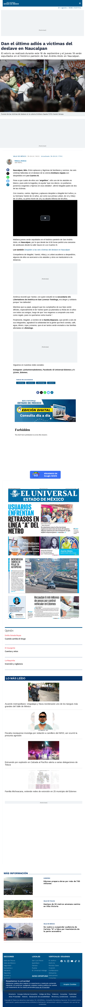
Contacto (73, 996)
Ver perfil (18, 162)
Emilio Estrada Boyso (13, 635)
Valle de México (19, 156)
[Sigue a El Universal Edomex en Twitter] (65, 961)
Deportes (7, 973)
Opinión (9, 630)
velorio (51, 383)
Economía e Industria (8, 969)
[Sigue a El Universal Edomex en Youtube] (72, 961)
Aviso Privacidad (14, 996)
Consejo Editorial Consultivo (27, 994)
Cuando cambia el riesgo (15, 638)
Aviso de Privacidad (42, 987)
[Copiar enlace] (7, 184)
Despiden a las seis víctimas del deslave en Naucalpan (47, 250)
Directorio (12, 994)
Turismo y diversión (7, 977)
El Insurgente (10, 648)
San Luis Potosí (37, 960)
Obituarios (52, 973)
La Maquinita (10, 660)
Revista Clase (54, 965)
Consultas (52, 978)
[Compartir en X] (7, 173)
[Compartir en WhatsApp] (7, 177)
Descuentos (53, 975)
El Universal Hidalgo (39, 970)
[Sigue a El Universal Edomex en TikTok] (76, 961)
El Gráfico (52, 960)
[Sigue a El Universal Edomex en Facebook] (62, 961)
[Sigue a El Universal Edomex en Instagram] (68, 961)
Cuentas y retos (11, 651)
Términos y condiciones (59, 996)
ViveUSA (52, 968)
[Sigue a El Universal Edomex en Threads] (79, 961)
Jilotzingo (41, 383)
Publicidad (72, 994)
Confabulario (53, 970)
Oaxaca (35, 965)
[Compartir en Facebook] (7, 169)
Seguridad (7, 965)
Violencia (55, 994)
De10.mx (52, 963)
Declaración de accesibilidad (39, 996)
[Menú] (80, 3)
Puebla (34, 968)
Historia (24, 996)
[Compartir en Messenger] (7, 181)
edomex (31, 383)
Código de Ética (44, 994)
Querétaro (35, 963)
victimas (21, 383)
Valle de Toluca (9, 960)
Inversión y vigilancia (14, 663)
